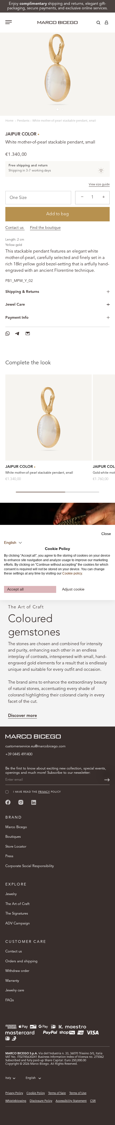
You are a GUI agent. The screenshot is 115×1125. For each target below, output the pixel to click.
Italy (8, 1078)
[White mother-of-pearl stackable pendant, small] (48, 417)
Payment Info (17, 318)
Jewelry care (14, 990)
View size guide (99, 184)
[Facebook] (8, 802)
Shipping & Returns (22, 292)
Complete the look (28, 363)
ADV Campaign (17, 923)
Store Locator (15, 846)
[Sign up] (107, 780)
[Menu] (8, 23)
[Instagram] (21, 802)
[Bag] (106, 23)
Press (9, 856)
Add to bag (57, 214)
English (31, 1078)
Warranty (12, 981)
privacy (44, 792)
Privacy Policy (14, 1093)
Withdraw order (17, 971)
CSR (93, 1101)
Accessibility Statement (71, 1101)
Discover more (22, 716)
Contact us (15, 228)
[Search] (94, 23)
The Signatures (16, 913)
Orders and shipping (21, 961)
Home (9, 120)
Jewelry (11, 894)
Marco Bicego (16, 827)
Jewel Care (15, 304)
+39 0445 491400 (18, 754)
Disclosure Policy (41, 1101)
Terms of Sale (57, 1093)
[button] (13, 542)
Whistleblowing (15, 1101)
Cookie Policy (35, 1093)
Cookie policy (72, 573)
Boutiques (13, 837)
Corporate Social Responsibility (29, 866)
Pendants (23, 120)
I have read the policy (37, 792)
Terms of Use (77, 1093)
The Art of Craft (17, 904)
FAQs (9, 1000)
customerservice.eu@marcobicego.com (35, 746)
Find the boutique (45, 228)
